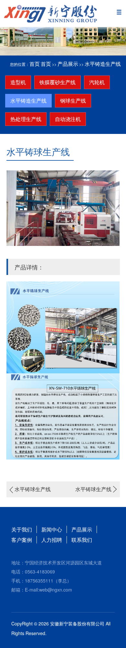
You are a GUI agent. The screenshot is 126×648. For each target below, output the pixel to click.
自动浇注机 (68, 119)
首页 (34, 63)
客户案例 (21, 539)
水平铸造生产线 (103, 63)
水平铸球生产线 (33, 489)
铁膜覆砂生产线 (57, 82)
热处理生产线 (25, 119)
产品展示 (68, 63)
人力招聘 (51, 539)
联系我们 (81, 539)
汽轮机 (97, 82)
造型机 (18, 82)
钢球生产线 (73, 100)
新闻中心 (51, 529)
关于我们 (21, 529)
